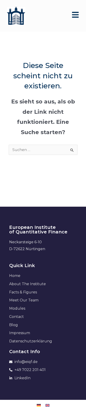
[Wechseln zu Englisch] (47, 405)
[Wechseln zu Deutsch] (38, 405)
